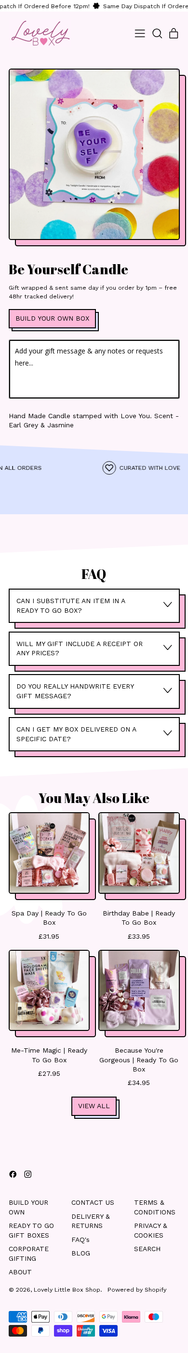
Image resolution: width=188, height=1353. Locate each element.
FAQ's (80, 1239)
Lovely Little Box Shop (67, 1289)
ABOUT (20, 1272)
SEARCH (147, 1249)
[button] (157, 34)
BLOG (80, 1253)
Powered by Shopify (136, 1289)
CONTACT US (92, 1202)
